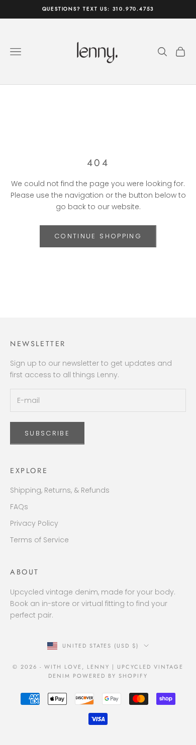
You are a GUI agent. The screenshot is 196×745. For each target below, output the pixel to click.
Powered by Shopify (110, 676)
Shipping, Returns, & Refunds (60, 490)
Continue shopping (98, 236)
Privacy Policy (34, 523)
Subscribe (47, 433)
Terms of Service (39, 540)
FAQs (19, 507)
